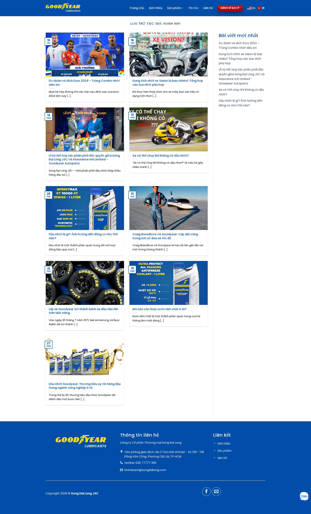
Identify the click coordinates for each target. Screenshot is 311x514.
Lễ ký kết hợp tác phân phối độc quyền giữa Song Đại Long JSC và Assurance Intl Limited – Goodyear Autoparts (84, 159)
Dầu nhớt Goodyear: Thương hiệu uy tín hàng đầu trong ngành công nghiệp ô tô (85, 386)
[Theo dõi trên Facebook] (206, 491)
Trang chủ (137, 8)
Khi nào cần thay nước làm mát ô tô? (159, 309)
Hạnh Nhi (171, 23)
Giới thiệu (156, 8)
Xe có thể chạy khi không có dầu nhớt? (160, 156)
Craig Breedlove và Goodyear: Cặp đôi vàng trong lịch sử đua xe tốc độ (165, 236)
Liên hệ (208, 8)
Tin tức (193, 8)
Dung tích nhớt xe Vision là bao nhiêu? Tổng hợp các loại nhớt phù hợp (167, 83)
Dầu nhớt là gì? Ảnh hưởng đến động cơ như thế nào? (83, 236)
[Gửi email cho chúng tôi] (216, 491)
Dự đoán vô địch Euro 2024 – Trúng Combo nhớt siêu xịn (84, 83)
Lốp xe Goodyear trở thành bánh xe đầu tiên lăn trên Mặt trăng (83, 311)
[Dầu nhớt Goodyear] (63, 8)
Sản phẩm (174, 8)
